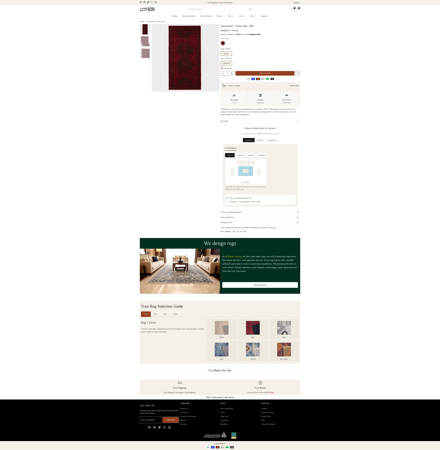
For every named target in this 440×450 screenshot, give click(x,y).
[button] (298, 73)
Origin (175, 314)
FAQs (263, 420)
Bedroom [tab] (260, 140)
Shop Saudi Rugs (260, 285)
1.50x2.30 (230, 155)
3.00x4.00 (261, 155)
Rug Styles (224, 420)
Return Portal (266, 416)
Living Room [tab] (249, 140)
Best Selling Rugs (227, 408)
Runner (226, 54)
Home (142, 21)
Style (165, 314)
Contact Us (184, 412)
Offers (223, 412)
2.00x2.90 (240, 155)
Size (155, 314)
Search (250, 9)
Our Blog (183, 424)
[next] (214, 58)
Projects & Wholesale (188, 416)
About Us (183, 408)
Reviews (183, 420)
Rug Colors (225, 416)
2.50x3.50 (251, 155)
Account (264, 408)
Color (146, 314)
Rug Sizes (224, 424)
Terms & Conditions (268, 424)
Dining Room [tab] (272, 140)
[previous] (157, 58)
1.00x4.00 (226, 63)
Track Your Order (267, 412)
